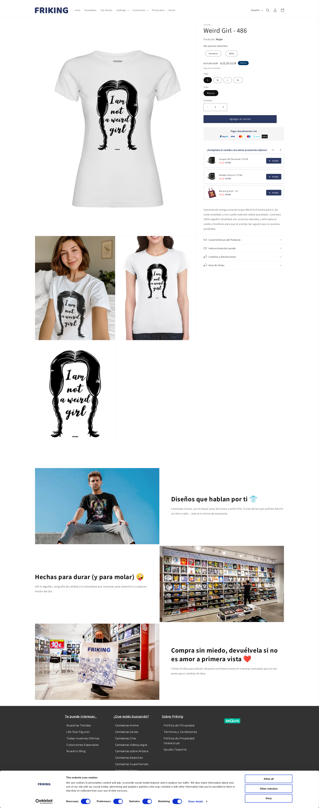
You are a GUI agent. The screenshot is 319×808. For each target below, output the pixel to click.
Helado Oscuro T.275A (230, 175)
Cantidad (208, 100)
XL (238, 79)
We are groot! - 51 (228, 190)
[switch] (118, 801)
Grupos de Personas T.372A (233, 159)
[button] (122, 10)
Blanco (211, 93)
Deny (269, 798)
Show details (195, 801)
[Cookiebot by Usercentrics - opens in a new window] (44, 801)
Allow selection (269, 788)
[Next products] (280, 150)
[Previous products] (273, 150)
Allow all (269, 778)
